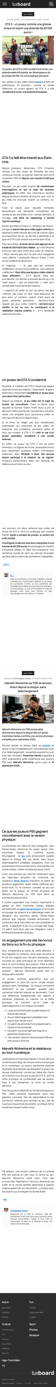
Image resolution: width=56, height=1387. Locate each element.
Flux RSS (28, 1383)
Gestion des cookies (40, 1383)
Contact (19, 1383)
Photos (5, 1317)
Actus (5, 1302)
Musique (34, 1335)
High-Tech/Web (11, 1360)
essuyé (39, 81)
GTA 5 (6, 564)
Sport (32, 1324)
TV (3, 1365)
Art (3, 1334)
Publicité (6, 1348)
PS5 (5, 1199)
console (46, 745)
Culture (6, 1324)
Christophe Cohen (22, 678)
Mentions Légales (8, 1383)
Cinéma (5, 1312)
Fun (31, 1302)
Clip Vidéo (6, 1307)
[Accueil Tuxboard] (17, 4)
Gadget (32, 1317)
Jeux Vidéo (28, 14)
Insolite (32, 1307)
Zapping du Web (36, 1312)
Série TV (5, 1353)
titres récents (21, 880)
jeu (23, 855)
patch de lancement (30, 909)
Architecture (7, 1329)
